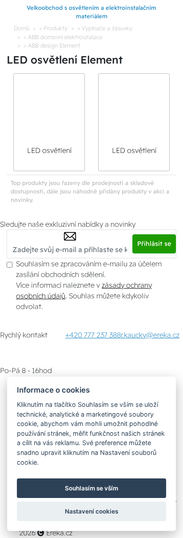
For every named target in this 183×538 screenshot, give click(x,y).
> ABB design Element (52, 45)
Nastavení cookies (91, 511)
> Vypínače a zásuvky (104, 28)
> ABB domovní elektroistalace (63, 36)
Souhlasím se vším (91, 488)
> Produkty (53, 28)
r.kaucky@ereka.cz (150, 334)
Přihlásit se (154, 244)
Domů (21, 28)
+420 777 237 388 (93, 334)
